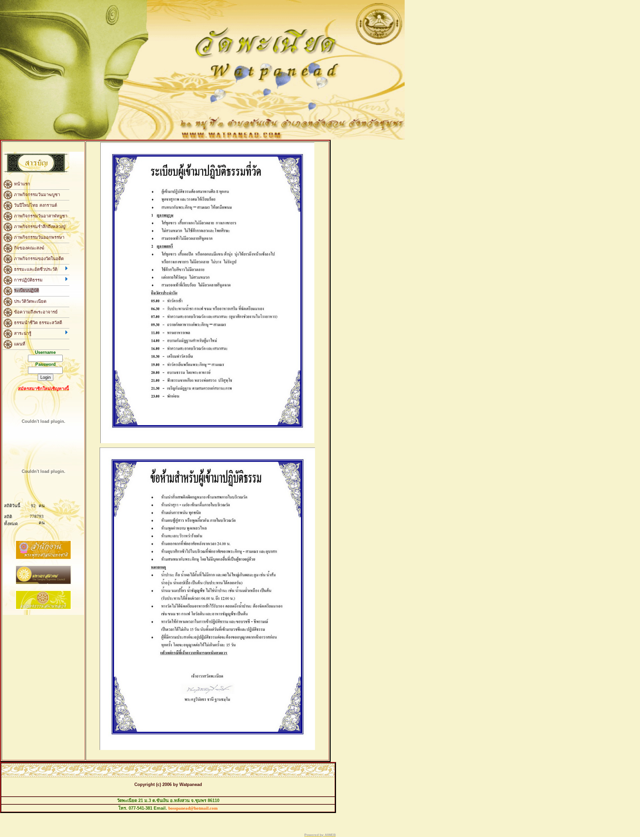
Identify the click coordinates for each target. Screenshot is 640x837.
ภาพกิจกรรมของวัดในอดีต (38, 258)
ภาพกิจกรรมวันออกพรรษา (38, 236)
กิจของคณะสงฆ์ (28, 247)
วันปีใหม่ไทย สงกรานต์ (35, 204)
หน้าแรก (21, 183)
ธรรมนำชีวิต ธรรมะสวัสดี (37, 322)
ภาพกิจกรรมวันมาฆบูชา (36, 194)
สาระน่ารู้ (22, 332)
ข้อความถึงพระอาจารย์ (35, 311)
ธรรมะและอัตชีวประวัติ (35, 268)
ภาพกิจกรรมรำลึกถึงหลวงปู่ (39, 226)
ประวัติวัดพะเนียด (29, 300)
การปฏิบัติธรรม (28, 279)
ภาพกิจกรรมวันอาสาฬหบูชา (40, 215)
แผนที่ (19, 343)
